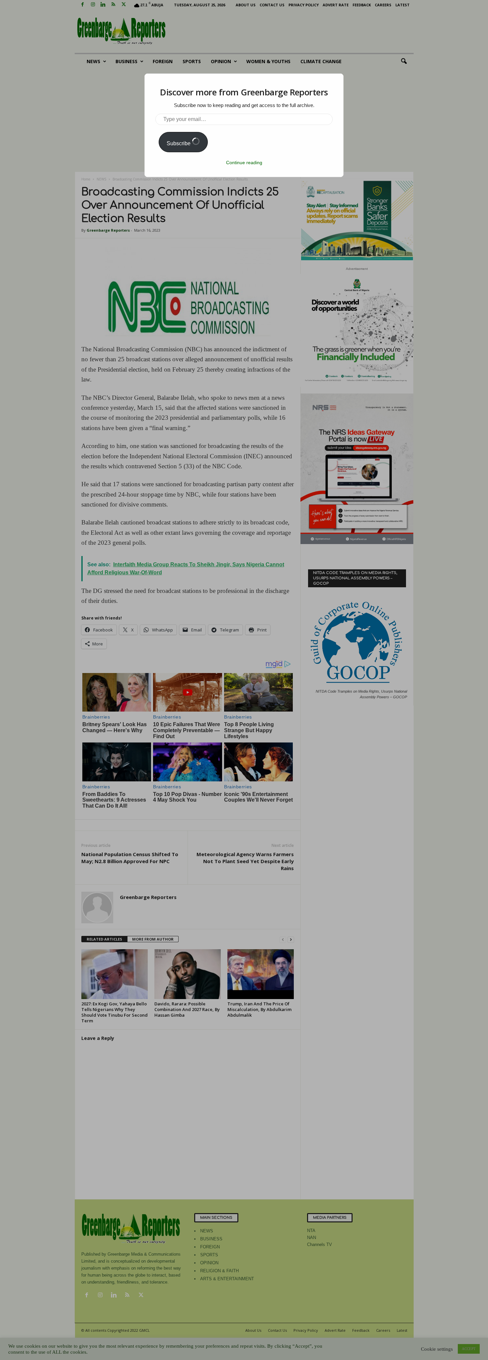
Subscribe (179, 143)
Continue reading (244, 162)
